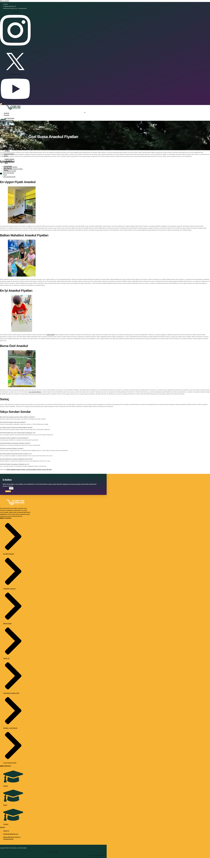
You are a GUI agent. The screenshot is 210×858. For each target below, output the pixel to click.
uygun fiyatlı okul (47, 469)
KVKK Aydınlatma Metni (52, 851)
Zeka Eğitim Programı (11, 140)
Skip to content (4, 1)
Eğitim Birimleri (8, 143)
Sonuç (5, 175)
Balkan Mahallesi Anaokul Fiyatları (13, 169)
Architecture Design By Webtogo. (97, 855)
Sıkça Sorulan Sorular (9, 177)
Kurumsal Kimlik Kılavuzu (12, 122)
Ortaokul (7, 151)
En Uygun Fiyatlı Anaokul (10, 167)
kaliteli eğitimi (51, 334)
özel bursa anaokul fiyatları (33, 469)
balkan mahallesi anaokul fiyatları (16, 469)
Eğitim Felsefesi (8, 125)
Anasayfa (6, 113)
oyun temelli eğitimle (35, 392)
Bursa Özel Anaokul (8, 173)
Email (7, 488)
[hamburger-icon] (84, 112)
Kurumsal (6, 115)
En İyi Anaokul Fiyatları (9, 171)
